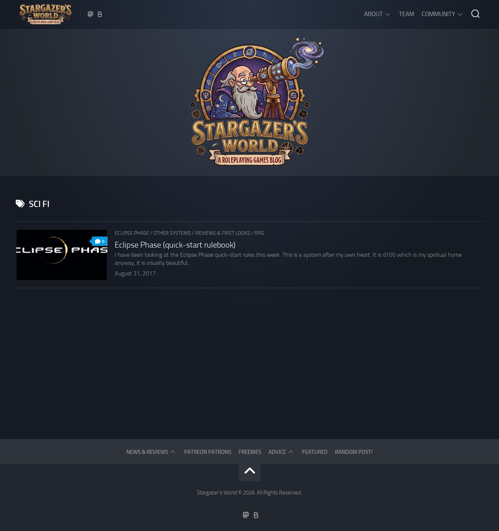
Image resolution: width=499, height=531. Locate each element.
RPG (259, 233)
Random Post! (354, 452)
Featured (315, 452)
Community (438, 14)
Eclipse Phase (132, 233)
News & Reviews (147, 452)
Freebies (250, 452)
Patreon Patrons (207, 452)
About (373, 14)
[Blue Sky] (100, 14)
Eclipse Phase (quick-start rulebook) (175, 245)
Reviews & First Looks (222, 233)
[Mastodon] (90, 14)
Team (406, 14)
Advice (277, 452)
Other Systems (172, 233)
